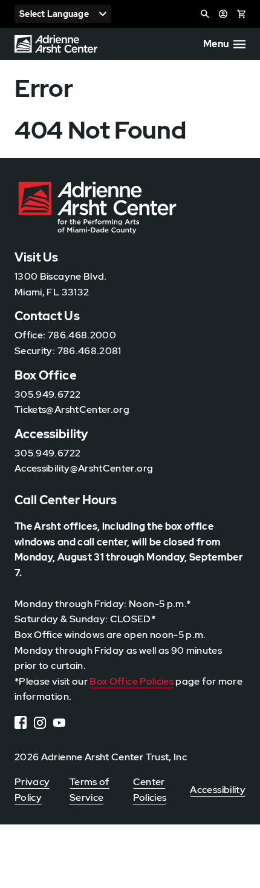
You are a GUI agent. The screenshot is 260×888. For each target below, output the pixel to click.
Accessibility (217, 789)
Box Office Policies (131, 681)
